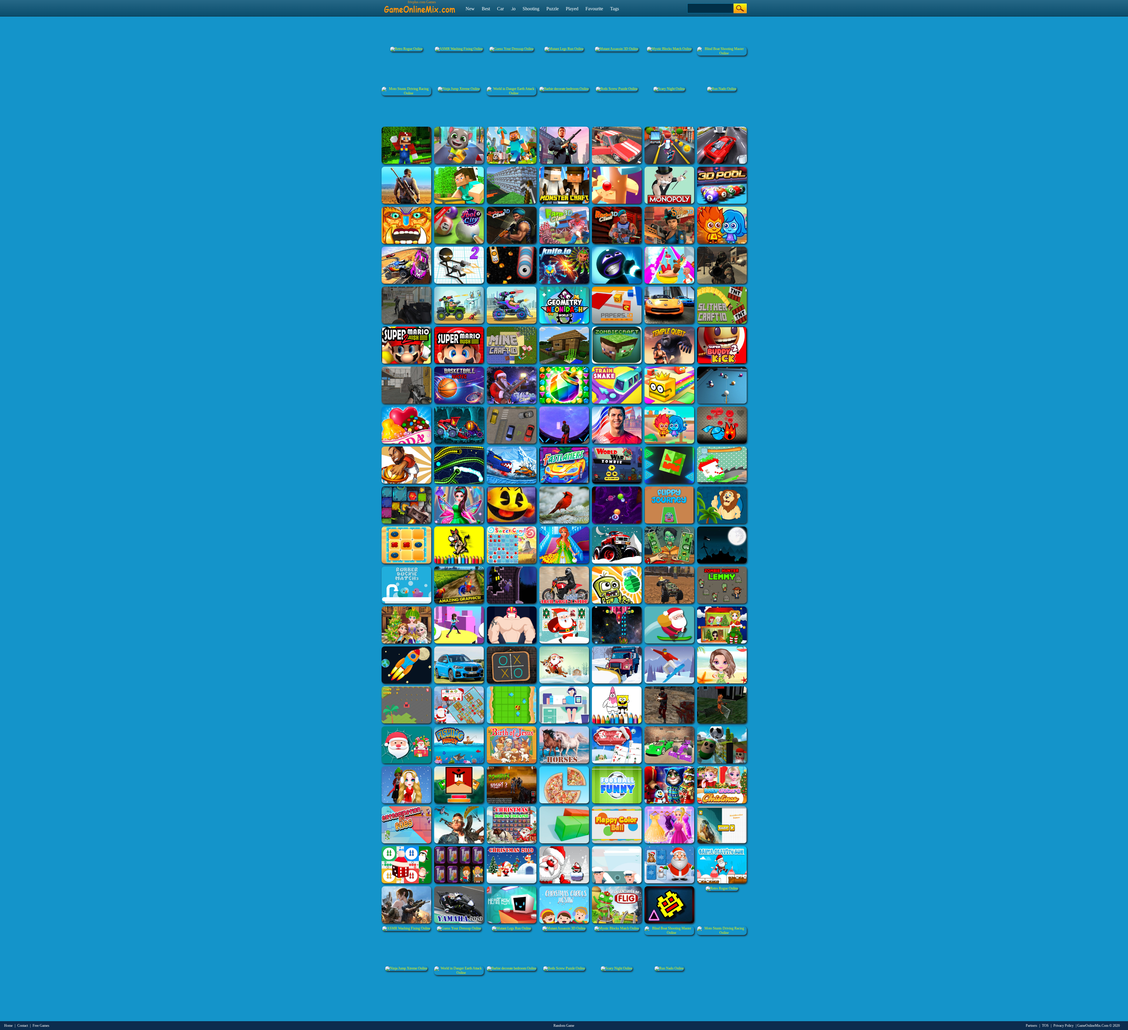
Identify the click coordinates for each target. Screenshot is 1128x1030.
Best (486, 8)
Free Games (41, 1026)
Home (8, 1026)
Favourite (594, 8)
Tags (614, 8)
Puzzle (552, 8)
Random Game (563, 1026)
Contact (22, 1026)
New (470, 8)
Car (500, 8)
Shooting (531, 8)
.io (513, 8)
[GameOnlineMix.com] (419, 7)
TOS (1045, 1026)
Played (572, 8)
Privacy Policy (1063, 1026)
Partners (1031, 1026)
